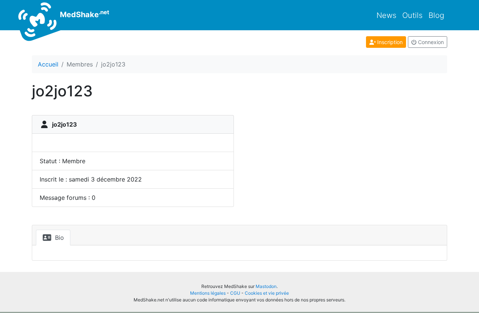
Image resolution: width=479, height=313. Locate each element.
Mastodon (266, 286)
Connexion (430, 42)
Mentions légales (208, 293)
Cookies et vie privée (267, 293)
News (386, 15)
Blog (436, 15)
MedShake (83, 14)
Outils (412, 15)
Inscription (389, 42)
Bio (58, 237)
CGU (235, 293)
